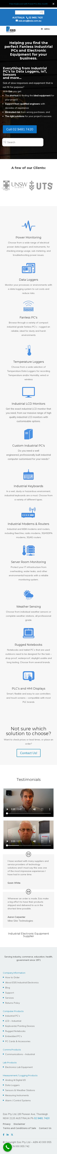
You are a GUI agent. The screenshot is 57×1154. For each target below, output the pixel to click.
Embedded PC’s (13, 1036)
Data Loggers (28, 279)
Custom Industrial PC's (28, 445)
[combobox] (29, 142)
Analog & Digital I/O (15, 1080)
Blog (7, 987)
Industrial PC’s (12, 1015)
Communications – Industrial (20, 1054)
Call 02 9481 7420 (19, 129)
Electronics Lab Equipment (19, 1067)
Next (50, 186)
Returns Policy (12, 1002)
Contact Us (45, 1128)
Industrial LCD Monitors (28, 403)
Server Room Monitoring (28, 562)
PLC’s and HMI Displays (28, 688)
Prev (7, 186)
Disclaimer (19, 1123)
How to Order (12, 977)
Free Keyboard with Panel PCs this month (28, 4)
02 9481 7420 (36, 17)
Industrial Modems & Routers (28, 524)
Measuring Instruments (17, 1095)
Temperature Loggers (28, 362)
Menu (47, 29)
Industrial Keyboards (28, 486)
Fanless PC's (28, 317)
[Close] (53, 4)
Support (9, 992)
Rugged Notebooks (28, 644)
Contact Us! (28, 753)
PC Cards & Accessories (17, 1041)
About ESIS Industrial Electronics (22, 982)
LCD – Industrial (13, 1020)
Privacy (7, 1123)
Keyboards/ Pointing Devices (20, 1026)
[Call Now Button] (7, 1147)
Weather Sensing (28, 606)
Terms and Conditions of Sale (19, 1128)
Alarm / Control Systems (18, 1100)
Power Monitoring (28, 237)
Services (9, 997)
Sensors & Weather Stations (20, 1090)
